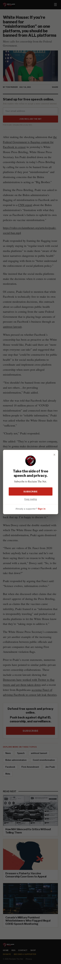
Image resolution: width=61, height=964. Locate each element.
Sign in (42, 508)
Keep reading (30, 499)
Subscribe (30, 491)
